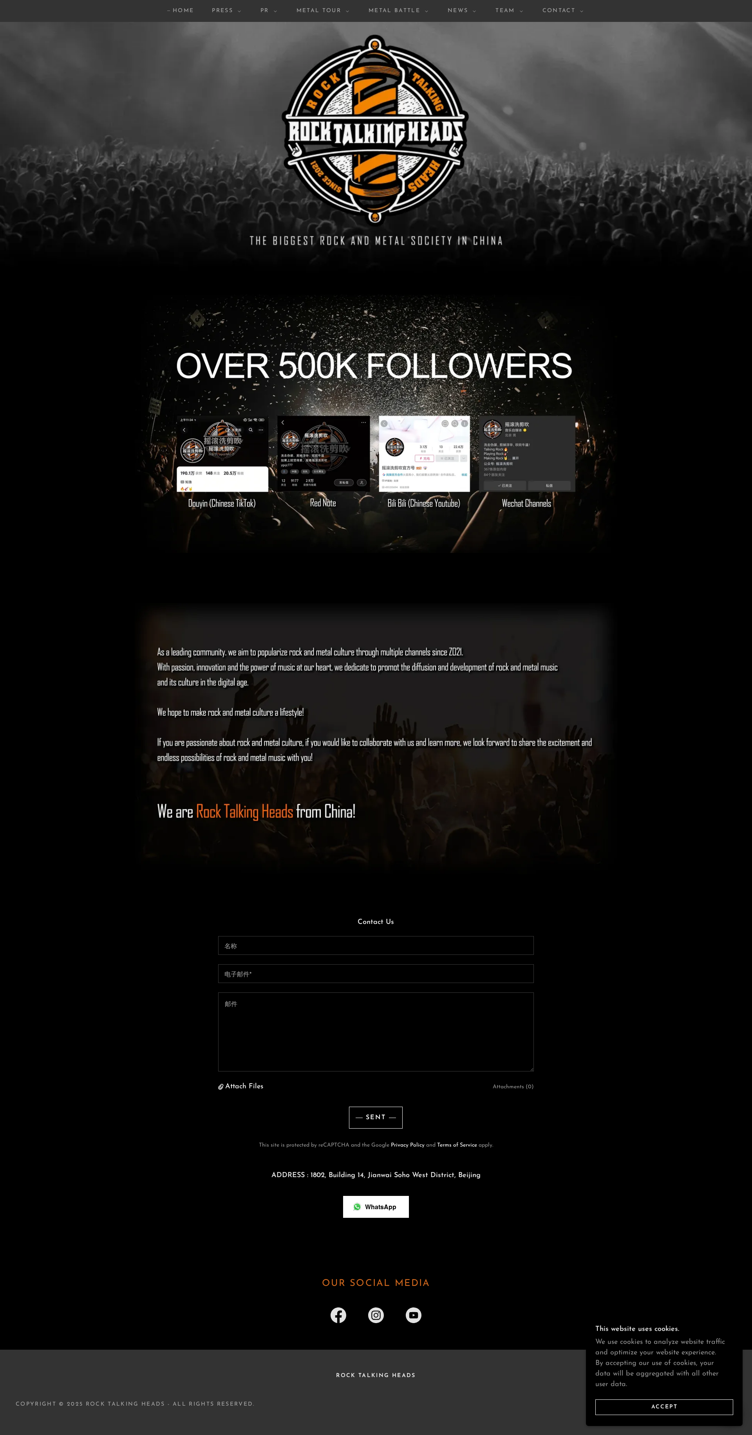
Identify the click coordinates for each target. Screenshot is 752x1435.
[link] (338, 1317)
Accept (664, 1407)
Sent (376, 1118)
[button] (224, 11)
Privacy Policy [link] (408, 1145)
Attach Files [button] (244, 1086)
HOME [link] (183, 11)
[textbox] (375, 945)
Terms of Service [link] (457, 1145)
